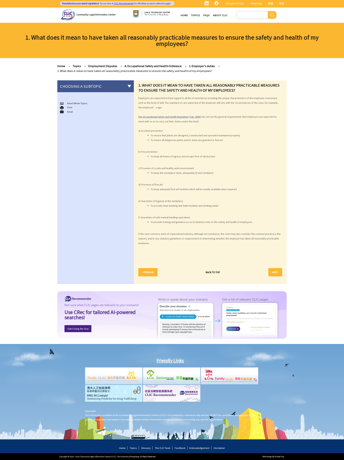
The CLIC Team (162, 448)
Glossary (146, 448)
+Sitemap (256, 3)
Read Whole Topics (77, 103)
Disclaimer (219, 448)
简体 (281, 3)
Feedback (180, 448)
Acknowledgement (199, 448)
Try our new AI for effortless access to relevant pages (116, 3)
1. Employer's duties (202, 66)
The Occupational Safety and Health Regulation (163, 116)
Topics (195, 15)
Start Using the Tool (78, 328)
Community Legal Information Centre (96, 14)
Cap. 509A (195, 116)
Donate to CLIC (235, 3)
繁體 (270, 3)
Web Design (267, 456)
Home (184, 15)
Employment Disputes (102, 66)
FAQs (206, 15)
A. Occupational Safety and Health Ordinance (153, 66)
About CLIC (220, 15)
